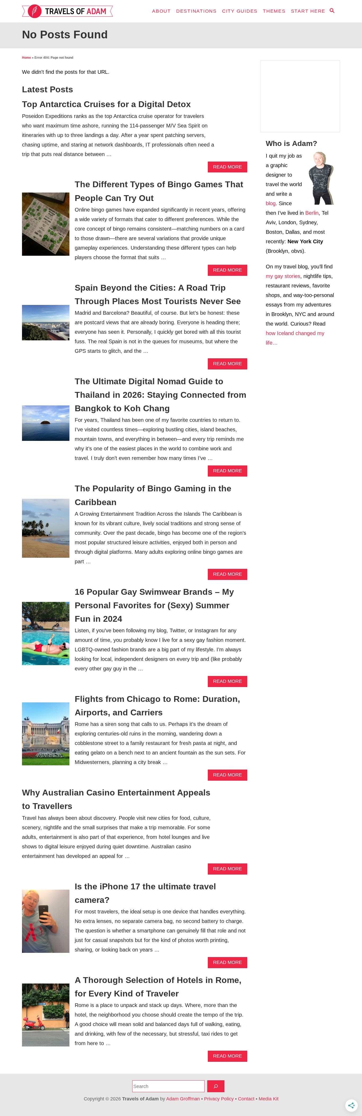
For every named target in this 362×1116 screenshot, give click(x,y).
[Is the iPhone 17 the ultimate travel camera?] (45, 924)
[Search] (215, 1086)
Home (26, 58)
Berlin (312, 213)
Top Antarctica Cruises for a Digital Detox (106, 104)
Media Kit (269, 1098)
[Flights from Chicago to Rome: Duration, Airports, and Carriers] (45, 736)
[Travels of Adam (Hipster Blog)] (69, 11)
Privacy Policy (219, 1098)
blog (271, 203)
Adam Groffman (183, 1098)
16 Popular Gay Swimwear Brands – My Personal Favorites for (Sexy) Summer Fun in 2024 (154, 605)
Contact (246, 1098)
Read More (229, 168)
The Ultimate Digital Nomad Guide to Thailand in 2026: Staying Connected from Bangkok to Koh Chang (160, 395)
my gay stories (283, 276)
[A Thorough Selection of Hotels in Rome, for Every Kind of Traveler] (45, 1018)
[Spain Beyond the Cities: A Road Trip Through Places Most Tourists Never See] (45, 325)
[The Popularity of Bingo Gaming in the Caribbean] (45, 531)
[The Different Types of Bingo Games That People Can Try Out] (45, 227)
